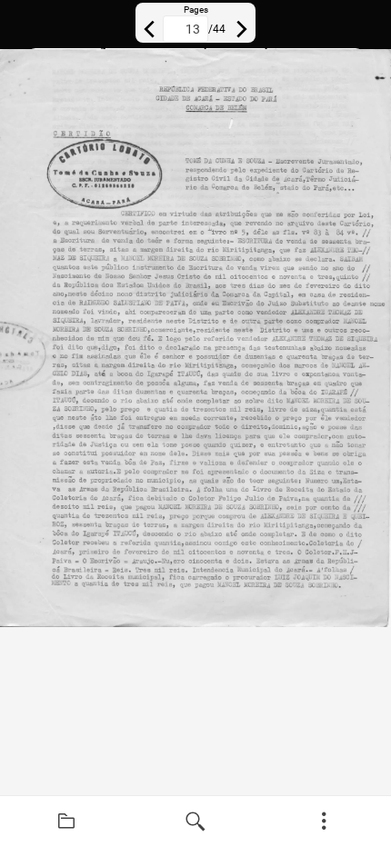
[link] (66, 821)
